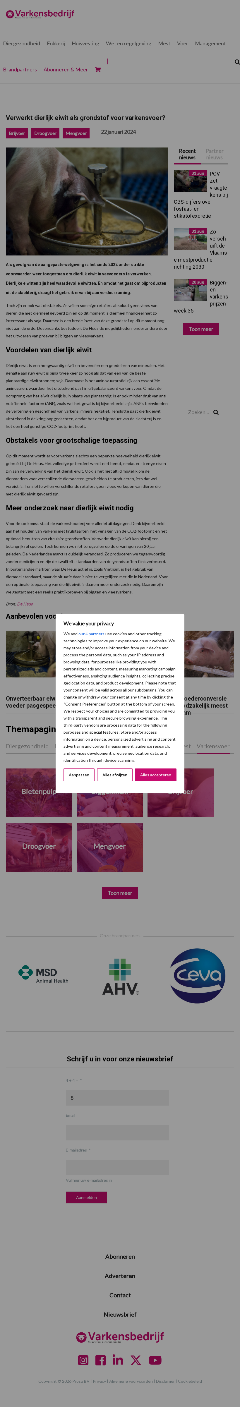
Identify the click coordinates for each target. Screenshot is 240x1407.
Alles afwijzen (114, 774)
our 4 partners (91, 633)
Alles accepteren (155, 774)
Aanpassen (79, 774)
